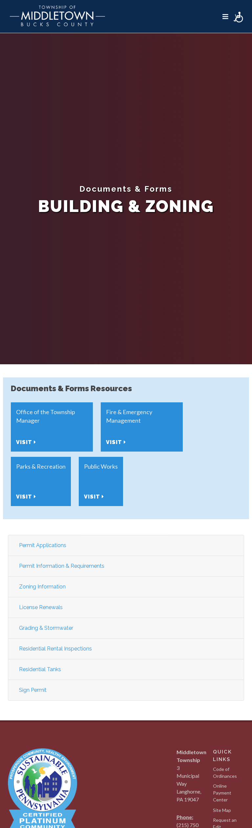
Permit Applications (42, 545)
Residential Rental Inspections (55, 649)
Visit (25, 442)
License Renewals (41, 607)
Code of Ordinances (225, 772)
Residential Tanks (40, 669)
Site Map (222, 810)
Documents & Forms (126, 189)
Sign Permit (33, 690)
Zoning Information (42, 587)
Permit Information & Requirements (61, 566)
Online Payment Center (222, 792)
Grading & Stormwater (46, 628)
